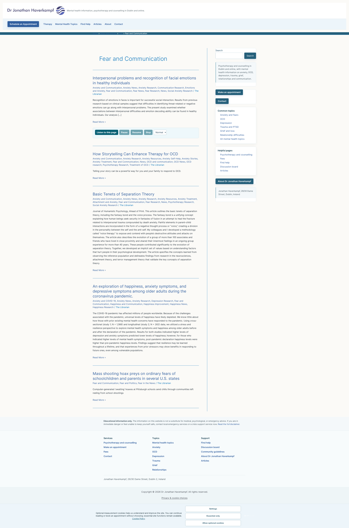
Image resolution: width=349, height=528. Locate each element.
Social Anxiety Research (180, 90)
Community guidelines (213, 451)
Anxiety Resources (151, 158)
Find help (225, 162)
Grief (154, 465)
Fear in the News (146, 383)
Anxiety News (130, 87)
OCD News (179, 161)
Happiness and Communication (126, 304)
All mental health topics (232, 139)
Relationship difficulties (232, 135)
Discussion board (229, 166)
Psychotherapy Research (115, 164)
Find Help (85, 24)
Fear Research (152, 90)
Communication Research (171, 87)
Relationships (159, 469)
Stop (148, 132)
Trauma (156, 460)
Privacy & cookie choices (174, 498)
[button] (23, 24)
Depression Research (162, 301)
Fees (222, 158)
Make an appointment (229, 92)
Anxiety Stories (190, 158)
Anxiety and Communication (107, 87)
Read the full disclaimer (228, 424)
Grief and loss (227, 130)
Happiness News (178, 304)
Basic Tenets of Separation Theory (123, 194)
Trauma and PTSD (229, 127)
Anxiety (156, 447)
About (108, 24)
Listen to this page (106, 132)
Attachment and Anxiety (105, 202)
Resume (136, 132)
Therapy (47, 24)
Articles (98, 24)
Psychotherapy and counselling (236, 154)
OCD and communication (160, 161)
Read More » (99, 122)
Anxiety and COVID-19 (104, 301)
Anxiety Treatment (102, 161)
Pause (124, 132)
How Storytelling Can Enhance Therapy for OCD (135, 154)
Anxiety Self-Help (172, 158)
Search (219, 50)
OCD (222, 119)
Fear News (138, 90)
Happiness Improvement (156, 304)
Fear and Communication (119, 90)
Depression (226, 123)
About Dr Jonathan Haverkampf (234, 181)
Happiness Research (103, 307)
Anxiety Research (147, 87)
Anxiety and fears (229, 114)
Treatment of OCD (139, 164)
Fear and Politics (128, 383)
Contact (118, 24)
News (163, 90)
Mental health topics (163, 442)
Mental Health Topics (66, 24)
